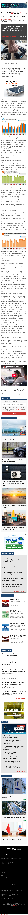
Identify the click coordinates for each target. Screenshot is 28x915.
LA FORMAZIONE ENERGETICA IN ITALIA (16, 611)
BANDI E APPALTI (15, 599)
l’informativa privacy (18, 409)
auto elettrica (4, 395)
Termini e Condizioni (15, 909)
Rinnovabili (13, 16)
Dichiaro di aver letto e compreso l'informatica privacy (14, 408)
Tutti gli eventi (20, 698)
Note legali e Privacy (17, 907)
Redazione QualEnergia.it (9, 36)
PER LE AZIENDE (5, 882)
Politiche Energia (21, 16)
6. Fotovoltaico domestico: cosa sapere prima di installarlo (12, 753)
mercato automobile (12, 395)
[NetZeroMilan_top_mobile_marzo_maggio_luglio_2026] (14, 5)
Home (2, 19)
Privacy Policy (3, 914)
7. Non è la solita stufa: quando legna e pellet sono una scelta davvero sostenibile (13, 748)
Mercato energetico (5, 877)
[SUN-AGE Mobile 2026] (14, 88)
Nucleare (3, 878)
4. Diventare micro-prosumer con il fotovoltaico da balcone (13, 762)
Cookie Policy (9, 914)
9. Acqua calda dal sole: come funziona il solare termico (11, 736)
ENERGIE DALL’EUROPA (17, 623)
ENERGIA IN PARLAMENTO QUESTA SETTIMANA (18, 635)
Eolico (2, 875)
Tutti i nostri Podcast (19, 771)
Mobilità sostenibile (9, 19)
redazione (15, 905)
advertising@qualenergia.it (10, 886)
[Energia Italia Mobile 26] (14, 542)
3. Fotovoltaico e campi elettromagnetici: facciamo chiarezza (13, 766)
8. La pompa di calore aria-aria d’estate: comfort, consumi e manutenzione (12, 742)
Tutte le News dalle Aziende (16, 591)
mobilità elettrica (21, 395)
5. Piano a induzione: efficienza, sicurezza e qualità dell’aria (12, 757)
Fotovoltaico (4, 16)
